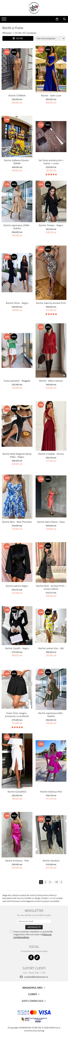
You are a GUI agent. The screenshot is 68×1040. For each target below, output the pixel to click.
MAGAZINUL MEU (32, 987)
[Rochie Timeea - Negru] (51, 201)
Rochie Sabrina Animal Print (51, 303)
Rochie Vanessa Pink (51, 791)
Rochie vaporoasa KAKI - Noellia (51, 715)
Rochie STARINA (17, 95)
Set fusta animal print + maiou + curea (51, 162)
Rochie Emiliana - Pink (17, 860)
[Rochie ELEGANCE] (17, 761)
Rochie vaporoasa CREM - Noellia (17, 227)
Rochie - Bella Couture (51, 380)
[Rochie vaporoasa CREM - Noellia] (17, 201)
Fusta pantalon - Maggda (17, 380)
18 (56, 881)
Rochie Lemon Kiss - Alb (51, 648)
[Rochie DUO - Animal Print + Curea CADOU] (51, 562)
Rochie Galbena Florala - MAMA (17, 162)
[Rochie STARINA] (17, 69)
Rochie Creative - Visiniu (51, 453)
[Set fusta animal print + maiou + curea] (51, 136)
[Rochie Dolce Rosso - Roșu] (51, 496)
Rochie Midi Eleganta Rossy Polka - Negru (17, 455)
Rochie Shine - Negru (17, 303)
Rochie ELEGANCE (17, 791)
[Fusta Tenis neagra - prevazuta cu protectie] (17, 689)
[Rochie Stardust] (51, 834)
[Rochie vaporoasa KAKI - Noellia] (51, 689)
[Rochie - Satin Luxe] (51, 69)
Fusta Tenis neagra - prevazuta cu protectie (17, 715)
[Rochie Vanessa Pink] (51, 761)
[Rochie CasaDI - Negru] (17, 625)
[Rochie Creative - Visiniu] (51, 426)
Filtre (19, 38)
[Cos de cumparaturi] (57, 19)
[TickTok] (37, 957)
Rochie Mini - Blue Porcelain (17, 521)
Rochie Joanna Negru (17, 585)
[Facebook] (31, 957)
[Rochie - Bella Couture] (51, 350)
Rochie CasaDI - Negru (17, 648)
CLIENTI (33, 994)
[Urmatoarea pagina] (61, 882)
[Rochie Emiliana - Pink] (17, 834)
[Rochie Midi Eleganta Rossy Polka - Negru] (17, 426)
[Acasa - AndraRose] (34, 8)
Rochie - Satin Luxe (51, 95)
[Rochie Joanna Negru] (17, 562)
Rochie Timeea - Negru (51, 225)
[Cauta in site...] (64, 19)
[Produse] (4, 20)
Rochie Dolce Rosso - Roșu (51, 521)
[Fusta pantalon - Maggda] (17, 350)
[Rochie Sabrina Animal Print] (51, 273)
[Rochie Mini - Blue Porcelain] (17, 496)
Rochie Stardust (51, 860)
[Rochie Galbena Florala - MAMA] (17, 136)
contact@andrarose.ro (35, 976)
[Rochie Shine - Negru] (17, 272)
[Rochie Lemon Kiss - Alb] (51, 626)
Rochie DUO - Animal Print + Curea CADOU (51, 587)
